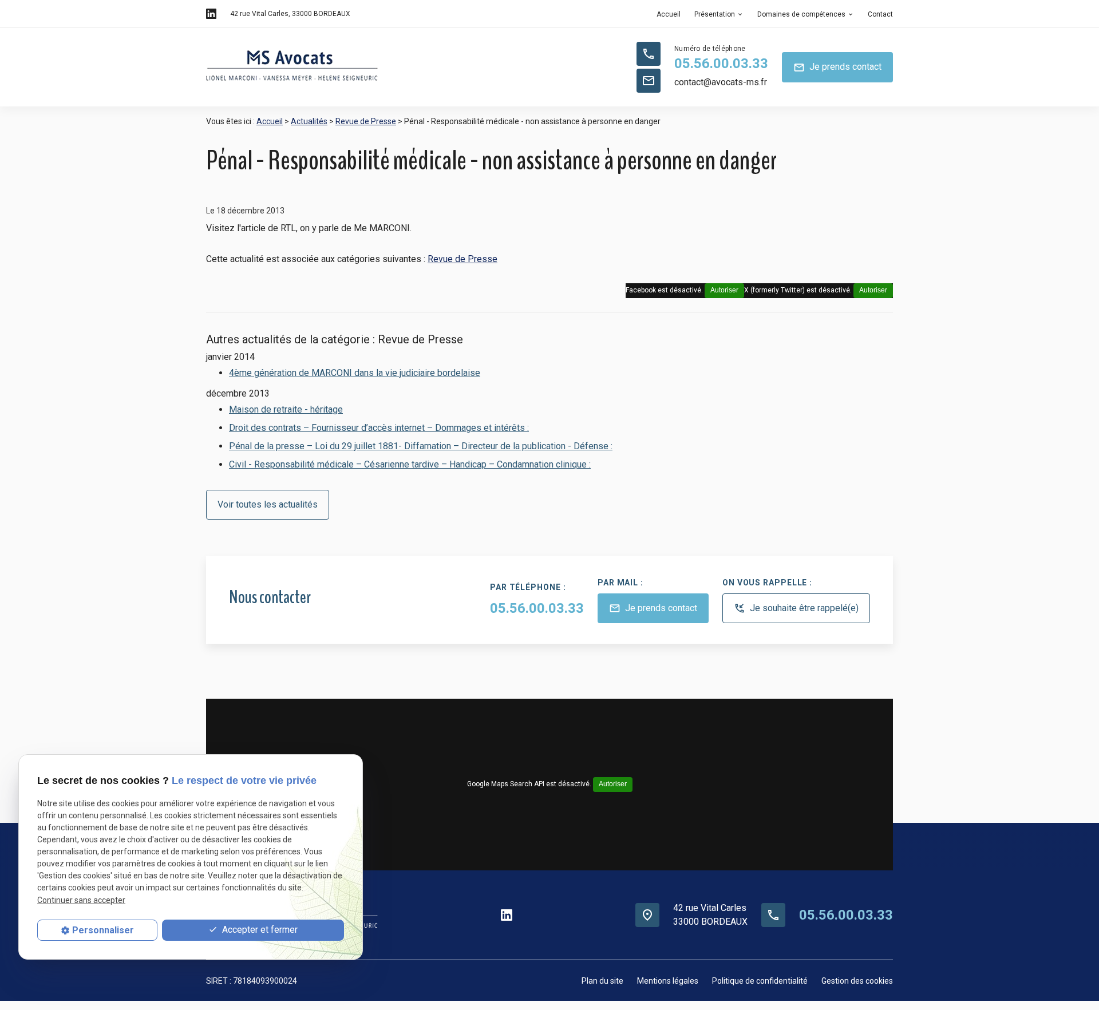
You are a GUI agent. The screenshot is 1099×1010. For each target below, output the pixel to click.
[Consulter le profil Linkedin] (211, 14)
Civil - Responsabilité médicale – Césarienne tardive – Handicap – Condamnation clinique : (410, 464)
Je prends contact (837, 67)
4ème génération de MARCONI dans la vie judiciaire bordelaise (354, 372)
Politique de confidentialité (760, 980)
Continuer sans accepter (81, 899)
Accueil (669, 14)
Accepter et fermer (259, 929)
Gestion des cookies (857, 980)
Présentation (714, 14)
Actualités (309, 121)
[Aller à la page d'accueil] (292, 67)
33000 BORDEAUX (290, 14)
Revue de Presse (365, 121)
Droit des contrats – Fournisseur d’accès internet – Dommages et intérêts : (379, 427)
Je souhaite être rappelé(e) (796, 609)
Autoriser (873, 290)
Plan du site (602, 980)
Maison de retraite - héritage (286, 409)
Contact (880, 14)
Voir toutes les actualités (268, 504)
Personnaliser (103, 930)
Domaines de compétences (801, 14)
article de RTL (268, 228)
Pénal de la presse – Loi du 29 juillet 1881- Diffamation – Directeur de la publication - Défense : (420, 446)
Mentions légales (667, 980)
